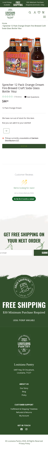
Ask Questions (33, 97)
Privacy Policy (24, 443)
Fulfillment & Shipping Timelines (24, 409)
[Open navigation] (44, 17)
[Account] (34, 12)
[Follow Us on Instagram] (26, 429)
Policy (24, 395)
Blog (24, 391)
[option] (24, 58)
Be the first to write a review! (24, 199)
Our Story (24, 388)
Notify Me (24, 146)
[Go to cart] (43, 12)
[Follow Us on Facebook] (22, 429)
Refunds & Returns (24, 412)
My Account (24, 415)
